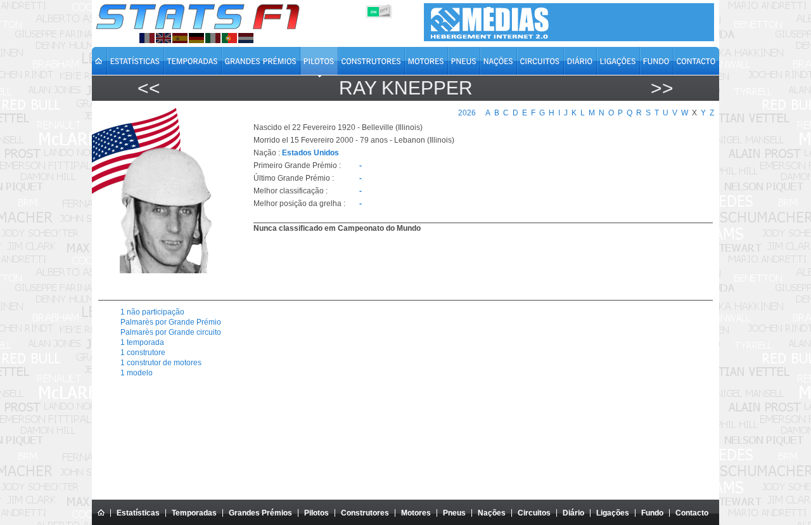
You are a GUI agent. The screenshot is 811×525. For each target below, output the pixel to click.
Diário (573, 513)
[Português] (229, 38)
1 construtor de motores (160, 362)
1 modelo (136, 372)
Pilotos (316, 513)
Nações (492, 513)
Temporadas (194, 513)
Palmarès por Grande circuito (170, 332)
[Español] (180, 38)
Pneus (454, 513)
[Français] (147, 38)
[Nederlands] (245, 38)
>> (662, 87)
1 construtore (142, 352)
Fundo (652, 513)
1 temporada (142, 342)
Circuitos (534, 513)
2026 (467, 112)
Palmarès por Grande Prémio (170, 322)
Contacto (691, 513)
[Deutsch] (196, 38)
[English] (163, 38)
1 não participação (152, 312)
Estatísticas (138, 513)
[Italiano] (212, 38)
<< (148, 87)
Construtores (365, 513)
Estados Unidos (310, 152)
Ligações (612, 513)
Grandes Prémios (260, 513)
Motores (416, 513)
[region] (475, 265)
